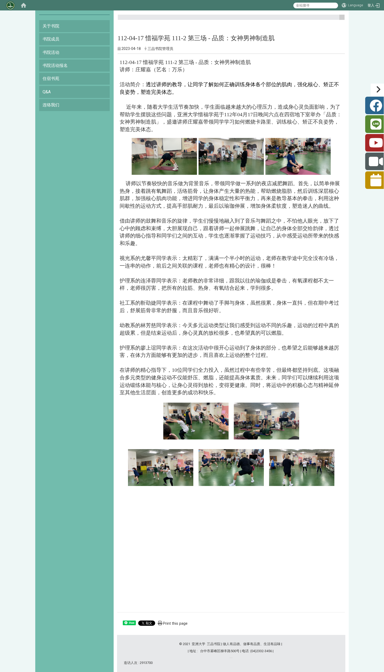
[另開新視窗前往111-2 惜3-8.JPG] (301, 467)
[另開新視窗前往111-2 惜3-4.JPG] (196, 420)
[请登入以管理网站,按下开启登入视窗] (10, 5)
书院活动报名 (55, 65)
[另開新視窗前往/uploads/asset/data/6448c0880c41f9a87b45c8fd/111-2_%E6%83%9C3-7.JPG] (231, 466)
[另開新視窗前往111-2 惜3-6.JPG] (160, 467)
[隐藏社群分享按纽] (377, 90)
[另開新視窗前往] (231, 658)
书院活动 (51, 52)
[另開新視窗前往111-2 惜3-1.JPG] (164, 156)
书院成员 (51, 39)
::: (340, 19)
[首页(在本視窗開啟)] (23, 5)
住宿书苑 (51, 78)
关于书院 (51, 26)
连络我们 (51, 104)
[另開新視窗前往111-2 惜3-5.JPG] (266, 420)
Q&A (47, 91)
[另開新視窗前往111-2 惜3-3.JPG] (298, 156)
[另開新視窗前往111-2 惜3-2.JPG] (231, 156)
